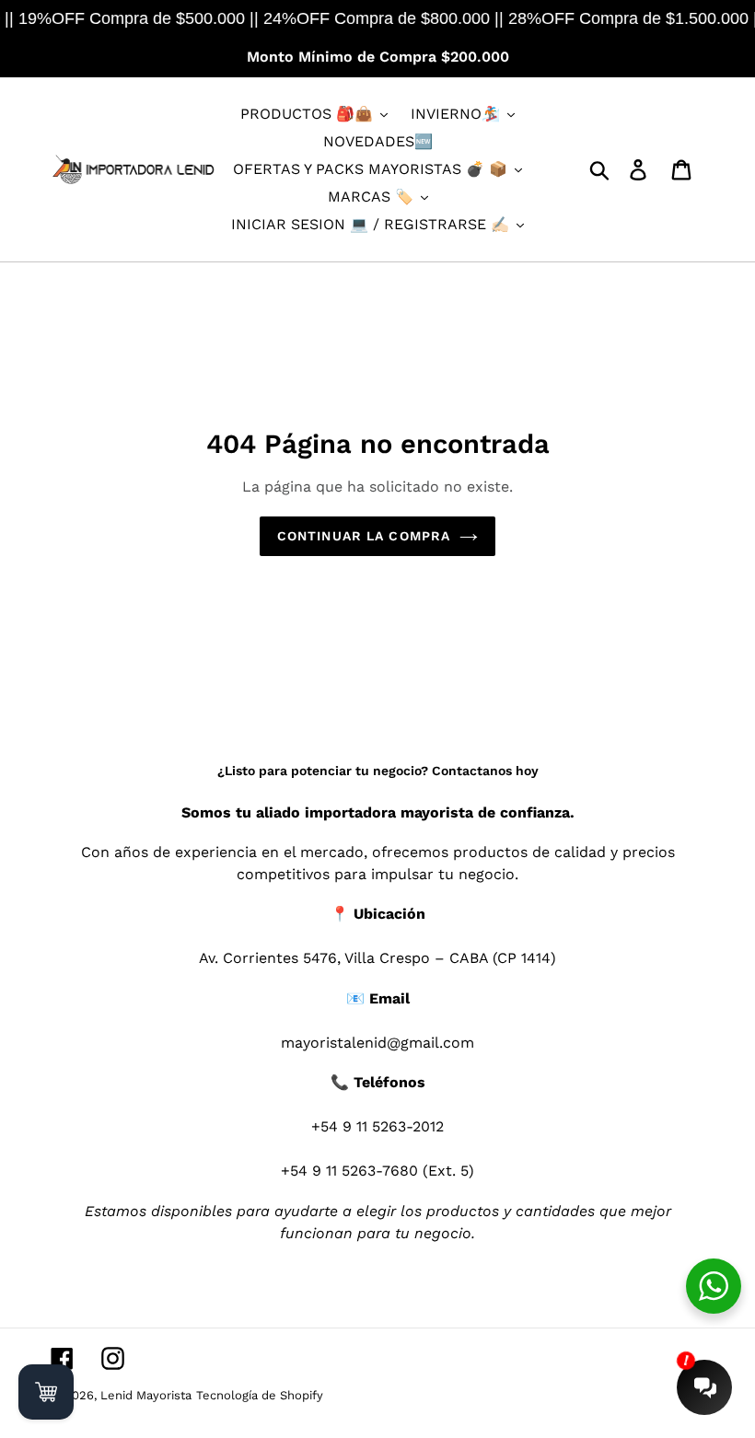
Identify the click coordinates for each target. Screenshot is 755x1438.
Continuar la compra (363, 535)
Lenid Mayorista (146, 1395)
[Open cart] (46, 1392)
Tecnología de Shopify (259, 1395)
